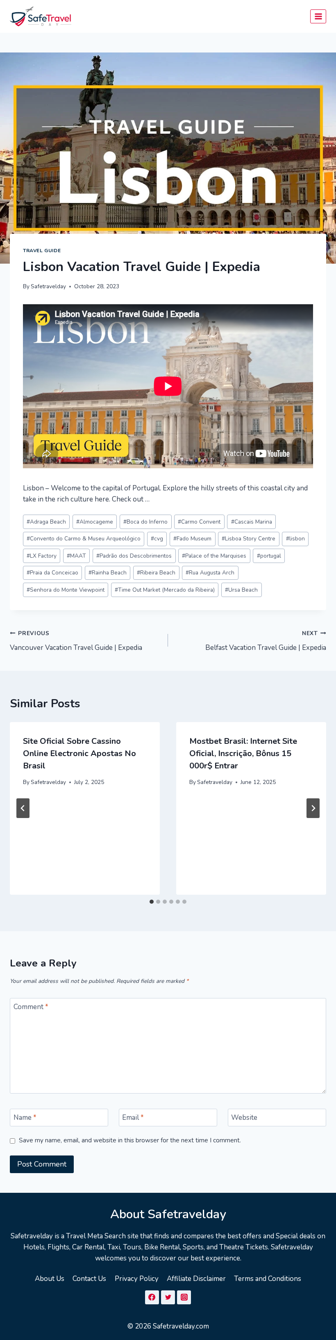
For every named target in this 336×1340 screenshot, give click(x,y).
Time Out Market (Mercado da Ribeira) (165, 590)
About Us (49, 1278)
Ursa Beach (241, 590)
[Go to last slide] (23, 808)
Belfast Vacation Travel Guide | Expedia (265, 640)
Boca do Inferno (145, 522)
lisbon (295, 538)
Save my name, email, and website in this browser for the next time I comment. (130, 1140)
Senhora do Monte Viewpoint (65, 590)
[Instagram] (184, 1297)
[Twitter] (168, 1297)
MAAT (76, 556)
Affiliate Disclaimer (196, 1278)
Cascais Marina (251, 522)
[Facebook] (152, 1297)
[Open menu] (318, 16)
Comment (31, 1007)
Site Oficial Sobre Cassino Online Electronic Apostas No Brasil (79, 753)
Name (25, 1117)
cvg (157, 538)
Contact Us (89, 1278)
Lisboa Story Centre (248, 538)
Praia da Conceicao (52, 573)
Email (133, 1117)
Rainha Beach (108, 573)
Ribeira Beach (156, 573)
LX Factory (42, 556)
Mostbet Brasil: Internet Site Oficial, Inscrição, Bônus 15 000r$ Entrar (243, 753)
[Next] (313, 808)
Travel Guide (42, 250)
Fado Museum (192, 538)
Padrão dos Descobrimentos (134, 556)
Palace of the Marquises (214, 556)
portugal (269, 556)
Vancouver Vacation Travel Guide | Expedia (76, 640)
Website (244, 1117)
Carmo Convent (199, 522)
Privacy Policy (137, 1278)
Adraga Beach (46, 522)
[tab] (152, 902)
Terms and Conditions (267, 1278)
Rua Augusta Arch (210, 573)
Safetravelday (48, 286)
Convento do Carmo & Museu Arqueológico (84, 538)
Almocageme (94, 522)
